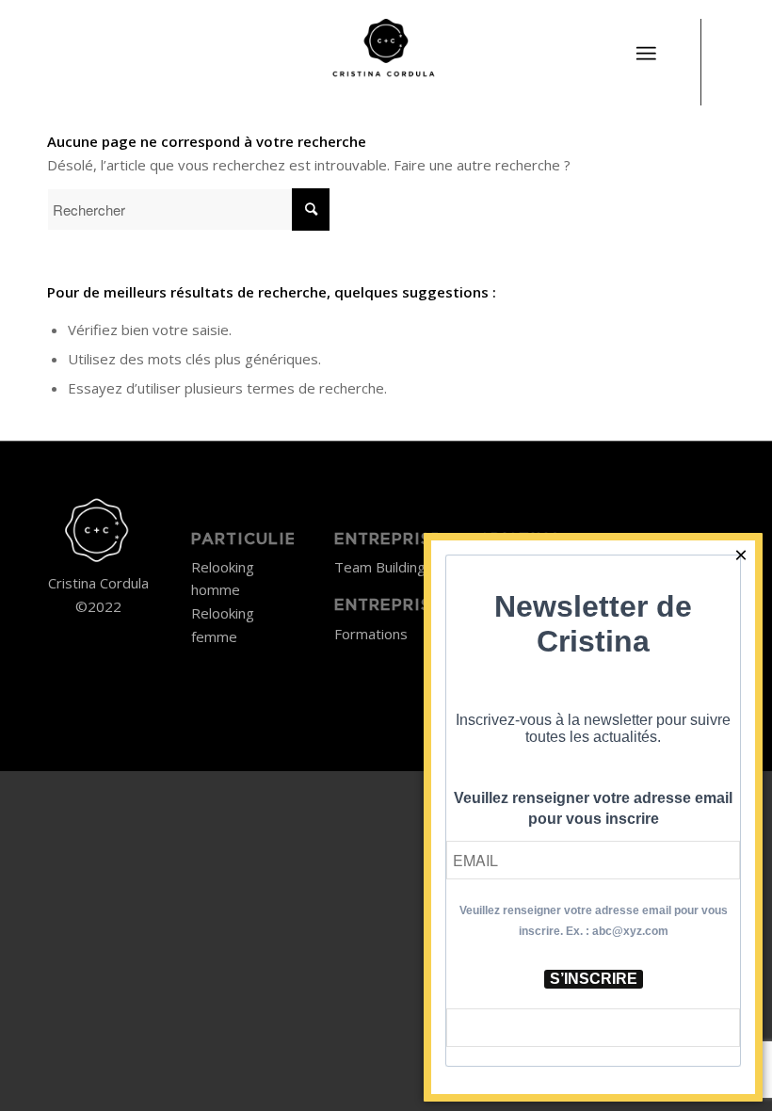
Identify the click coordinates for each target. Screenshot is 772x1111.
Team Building (380, 566)
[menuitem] (646, 42)
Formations (371, 633)
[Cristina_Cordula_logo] (385, 52)
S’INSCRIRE (593, 979)
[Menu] (646, 53)
